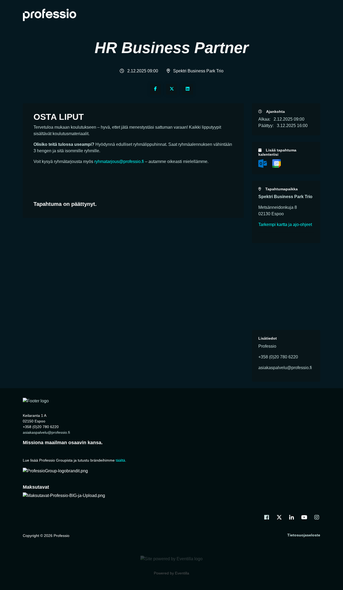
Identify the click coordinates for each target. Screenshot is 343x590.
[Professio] (36, 401)
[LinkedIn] (187, 89)
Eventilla (182, 573)
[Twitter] (171, 89)
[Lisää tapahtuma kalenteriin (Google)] (276, 163)
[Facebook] (155, 89)
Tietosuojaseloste (303, 535)
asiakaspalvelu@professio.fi (46, 432)
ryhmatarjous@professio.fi (119, 161)
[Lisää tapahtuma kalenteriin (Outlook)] (263, 163)
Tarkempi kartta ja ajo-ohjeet (285, 224)
